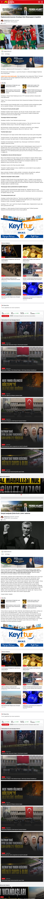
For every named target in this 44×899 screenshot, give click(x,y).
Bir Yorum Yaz (5, 305)
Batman (3, 343)
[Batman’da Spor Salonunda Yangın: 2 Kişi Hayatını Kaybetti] (22, 334)
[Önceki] (11, 316)
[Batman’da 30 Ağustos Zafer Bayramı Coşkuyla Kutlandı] (22, 410)
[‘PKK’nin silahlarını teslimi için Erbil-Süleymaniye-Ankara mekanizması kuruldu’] (11, 91)
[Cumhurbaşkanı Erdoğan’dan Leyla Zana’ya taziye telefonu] (11, 87)
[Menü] (2, 2)
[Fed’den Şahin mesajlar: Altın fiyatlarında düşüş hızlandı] (32, 87)
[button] (39, 2)
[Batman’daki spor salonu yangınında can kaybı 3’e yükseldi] (22, 435)
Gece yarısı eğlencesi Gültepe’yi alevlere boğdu (12, 395)
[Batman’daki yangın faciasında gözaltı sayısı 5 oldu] (22, 461)
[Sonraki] (12, 316)
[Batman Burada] (9, 1)
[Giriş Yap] (42, 2)
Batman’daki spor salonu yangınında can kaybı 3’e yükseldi (14, 446)
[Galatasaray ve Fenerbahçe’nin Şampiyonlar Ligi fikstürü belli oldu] (33, 291)
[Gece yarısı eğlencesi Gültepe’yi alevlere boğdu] (22, 384)
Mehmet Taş (7, 20)
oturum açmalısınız (16, 307)
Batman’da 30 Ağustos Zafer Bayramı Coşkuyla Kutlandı (14, 420)
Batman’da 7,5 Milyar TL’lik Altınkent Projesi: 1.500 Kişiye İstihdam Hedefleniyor (19, 370)
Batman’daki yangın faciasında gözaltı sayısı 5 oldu (13, 471)
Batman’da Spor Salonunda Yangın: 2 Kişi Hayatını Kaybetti (15, 344)
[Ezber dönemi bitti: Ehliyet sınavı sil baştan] (11, 291)
